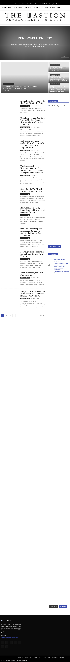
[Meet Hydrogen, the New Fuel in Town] (10, 278)
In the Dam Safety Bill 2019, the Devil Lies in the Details (32, 102)
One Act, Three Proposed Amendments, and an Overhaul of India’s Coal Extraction (31, 231)
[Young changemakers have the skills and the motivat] (53, 522)
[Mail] (58, 1)
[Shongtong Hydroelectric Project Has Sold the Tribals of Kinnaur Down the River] (24, 77)
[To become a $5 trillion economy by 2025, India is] (63, 522)
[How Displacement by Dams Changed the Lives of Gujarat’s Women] (10, 213)
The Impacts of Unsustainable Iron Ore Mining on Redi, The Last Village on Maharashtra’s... (32, 169)
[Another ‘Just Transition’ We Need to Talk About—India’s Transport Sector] (58, 67)
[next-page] (17, 315)
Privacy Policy (37, 657)
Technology (38, 7)
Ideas (59, 7)
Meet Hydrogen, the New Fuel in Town (31, 273)
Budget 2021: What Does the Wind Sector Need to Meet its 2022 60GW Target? (32, 293)
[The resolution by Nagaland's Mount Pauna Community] (53, 344)
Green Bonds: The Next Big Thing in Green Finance (32, 190)
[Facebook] (49, 1)
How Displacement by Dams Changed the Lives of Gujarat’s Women (32, 210)
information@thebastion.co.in (9, 637)
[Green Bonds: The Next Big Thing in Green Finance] (10, 194)
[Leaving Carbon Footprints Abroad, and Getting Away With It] (10, 257)
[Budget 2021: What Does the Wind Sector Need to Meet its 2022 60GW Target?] (10, 296)
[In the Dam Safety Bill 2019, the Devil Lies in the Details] (10, 106)
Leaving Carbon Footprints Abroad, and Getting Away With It (32, 254)
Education (6, 7)
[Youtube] (67, 1)
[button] (66, 7)
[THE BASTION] (35, 17)
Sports (28, 7)
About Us (17, 3)
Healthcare (50, 7)
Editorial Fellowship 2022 (37, 3)
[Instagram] (52, 1)
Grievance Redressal (58, 657)
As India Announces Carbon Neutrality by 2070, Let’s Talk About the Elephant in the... (32, 144)
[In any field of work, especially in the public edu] (63, 359)
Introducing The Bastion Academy (56, 3)
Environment (17, 7)
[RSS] (61, 1)
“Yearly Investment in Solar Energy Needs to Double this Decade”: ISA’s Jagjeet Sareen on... (32, 121)
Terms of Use (46, 657)
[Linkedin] (55, 1)
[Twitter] (64, 1)
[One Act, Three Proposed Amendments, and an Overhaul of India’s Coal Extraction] (10, 234)
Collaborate (25, 3)
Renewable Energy (8, 84)
